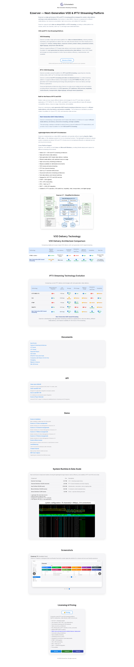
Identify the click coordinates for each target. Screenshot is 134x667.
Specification (33, 343)
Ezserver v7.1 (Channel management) (39, 427)
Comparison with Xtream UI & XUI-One (39, 358)
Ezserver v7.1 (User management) (38, 423)
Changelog (33, 360)
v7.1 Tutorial (33, 347)
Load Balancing (34, 444)
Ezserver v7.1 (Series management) (39, 436)
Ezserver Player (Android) (36, 397)
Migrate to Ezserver (35, 362)
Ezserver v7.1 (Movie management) (39, 431)
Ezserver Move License (36, 440)
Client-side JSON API (35, 384)
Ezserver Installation (35, 419)
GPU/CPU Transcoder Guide (37, 355)
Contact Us (67, 651)
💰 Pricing (67, 612)
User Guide (33, 353)
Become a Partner (67, 60)
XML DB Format (34, 364)
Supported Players (34, 351)
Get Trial (56, 651)
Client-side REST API (35, 388)
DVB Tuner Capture (35, 452)
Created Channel (34, 448)
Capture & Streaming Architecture (38, 345)
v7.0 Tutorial (33, 349)
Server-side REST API (35, 392)
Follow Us (78, 651)
